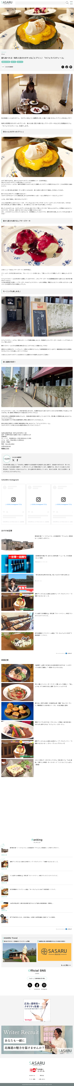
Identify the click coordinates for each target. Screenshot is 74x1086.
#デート (13, 62)
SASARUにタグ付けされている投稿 (13, 521)
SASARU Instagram (10, 479)
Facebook (37, 989)
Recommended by (60, 653)
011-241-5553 (9, 444)
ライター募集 (32, 1079)
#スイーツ (20, 62)
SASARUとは (32, 1075)
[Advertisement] (37, 796)
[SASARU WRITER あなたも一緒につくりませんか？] (37, 1039)
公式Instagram (6, 446)
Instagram (44, 989)
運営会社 (42, 1075)
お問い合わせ (42, 1079)
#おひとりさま (5, 62)
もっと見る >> (66, 965)
